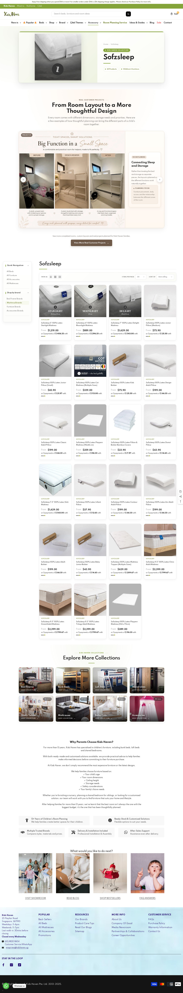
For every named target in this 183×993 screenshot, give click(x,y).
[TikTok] (19, 965)
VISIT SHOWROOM (35, 898)
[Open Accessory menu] (100, 23)
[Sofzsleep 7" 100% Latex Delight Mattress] (125, 301)
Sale (159, 23)
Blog (152, 23)
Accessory (93, 23)
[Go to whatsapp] (6, 986)
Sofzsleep (45, 319)
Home (105, 44)
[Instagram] (11, 965)
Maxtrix (20, 6)
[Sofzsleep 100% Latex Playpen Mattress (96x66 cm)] (90, 420)
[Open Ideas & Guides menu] (147, 23)
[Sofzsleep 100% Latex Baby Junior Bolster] (90, 540)
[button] (51, 277)
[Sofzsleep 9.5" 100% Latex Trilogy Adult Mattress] (90, 600)
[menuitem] (17, 272)
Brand (62, 23)
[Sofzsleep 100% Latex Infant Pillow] (90, 480)
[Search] (128, 13)
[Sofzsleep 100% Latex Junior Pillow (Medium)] (160, 301)
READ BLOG (73, 898)
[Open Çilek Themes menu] (85, 23)
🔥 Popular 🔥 (30, 23)
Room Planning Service (115, 23)
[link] (54, 820)
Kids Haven (9, 6)
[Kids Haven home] (12, 13)
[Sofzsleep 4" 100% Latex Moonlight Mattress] (90, 301)
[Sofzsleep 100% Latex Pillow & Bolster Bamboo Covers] (125, 420)
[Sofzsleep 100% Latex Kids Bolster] (125, 361)
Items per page (128, 277)
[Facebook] (3, 965)
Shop (51, 23)
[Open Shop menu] (56, 23)
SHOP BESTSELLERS (110, 898)
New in (14, 23)
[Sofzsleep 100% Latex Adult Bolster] (55, 540)
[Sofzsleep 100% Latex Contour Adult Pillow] (125, 480)
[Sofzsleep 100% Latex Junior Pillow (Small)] (55, 361)
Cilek (39, 6)
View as (44, 277)
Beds (41, 23)
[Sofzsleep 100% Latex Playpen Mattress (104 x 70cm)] (125, 600)
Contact (168, 23)
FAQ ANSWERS (147, 898)
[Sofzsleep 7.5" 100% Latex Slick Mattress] (55, 480)
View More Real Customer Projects (90, 243)
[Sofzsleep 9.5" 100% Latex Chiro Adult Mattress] (160, 540)
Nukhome (31, 6)
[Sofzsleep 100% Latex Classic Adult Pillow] (55, 420)
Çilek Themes (76, 23)
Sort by (152, 277)
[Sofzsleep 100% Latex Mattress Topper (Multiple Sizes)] (125, 540)
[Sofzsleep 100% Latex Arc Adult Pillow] (160, 480)
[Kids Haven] (35, 873)
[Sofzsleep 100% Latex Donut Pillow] (160, 420)
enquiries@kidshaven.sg (17, 948)
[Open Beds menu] (46, 23)
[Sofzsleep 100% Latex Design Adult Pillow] (160, 361)
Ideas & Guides (137, 23)
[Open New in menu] (20, 23)
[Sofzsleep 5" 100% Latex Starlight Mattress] (55, 301)
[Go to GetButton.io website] (6, 990)
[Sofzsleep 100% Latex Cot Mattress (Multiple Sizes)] (90, 361)
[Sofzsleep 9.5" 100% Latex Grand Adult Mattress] (55, 600)
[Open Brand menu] (67, 23)
